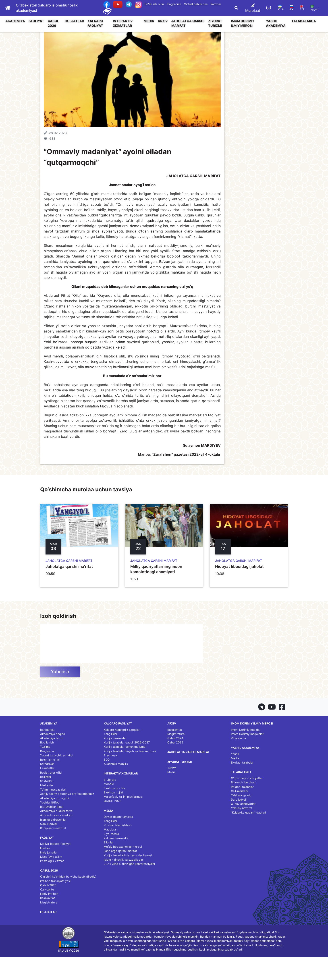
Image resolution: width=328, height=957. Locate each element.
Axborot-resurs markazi (56, 815)
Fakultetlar (47, 768)
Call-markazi (239, 791)
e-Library (110, 779)
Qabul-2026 (48, 885)
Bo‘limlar (45, 776)
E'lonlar (109, 842)
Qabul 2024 (175, 738)
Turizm (171, 768)
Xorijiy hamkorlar (115, 738)
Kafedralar (47, 764)
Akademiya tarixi (51, 738)
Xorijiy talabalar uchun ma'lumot (125, 746)
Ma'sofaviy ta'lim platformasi (123, 796)
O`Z (281, 9)
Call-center (47, 889)
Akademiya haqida (52, 734)
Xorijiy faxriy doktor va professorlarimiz (67, 793)
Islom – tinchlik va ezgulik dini (123, 859)
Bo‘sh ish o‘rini (50, 759)
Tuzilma (45, 746)
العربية (314, 9)
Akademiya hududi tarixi (56, 811)
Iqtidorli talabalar (242, 787)
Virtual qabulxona (196, 4)
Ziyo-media (111, 834)
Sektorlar (46, 781)
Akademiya (15, 21)
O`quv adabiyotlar (243, 803)
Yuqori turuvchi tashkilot (56, 755)
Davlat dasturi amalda (118, 816)
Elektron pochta (114, 788)
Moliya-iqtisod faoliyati (55, 843)
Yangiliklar (110, 734)
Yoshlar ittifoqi (50, 802)
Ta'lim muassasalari (53, 789)
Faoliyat (36, 21)
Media (149, 21)
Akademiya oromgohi (54, 798)
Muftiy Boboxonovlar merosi (123, 846)
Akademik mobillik (116, 764)
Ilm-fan (45, 848)
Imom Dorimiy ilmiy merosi (242, 23)
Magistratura (48, 902)
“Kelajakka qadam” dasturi (248, 812)
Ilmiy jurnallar (49, 852)
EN (302, 9)
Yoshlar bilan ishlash (118, 825)
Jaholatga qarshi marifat (187, 23)
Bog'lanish (174, 4)
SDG (107, 759)
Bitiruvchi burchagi (243, 782)
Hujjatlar (74, 21)
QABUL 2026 (53, 23)
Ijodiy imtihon (49, 893)
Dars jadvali (239, 799)
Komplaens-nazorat (53, 828)
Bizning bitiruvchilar (53, 819)
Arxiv (163, 21)
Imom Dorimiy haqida (245, 729)
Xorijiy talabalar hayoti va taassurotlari (130, 751)
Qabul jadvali (48, 824)
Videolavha (238, 738)
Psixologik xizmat (52, 861)
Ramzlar (215, 4)
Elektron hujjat (113, 792)
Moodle (109, 784)
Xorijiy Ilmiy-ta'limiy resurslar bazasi (128, 855)
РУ (291, 9)
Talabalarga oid (241, 795)
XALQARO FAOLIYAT (95, 23)
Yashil (235, 754)
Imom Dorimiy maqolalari (247, 734)
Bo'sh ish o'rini (154, 4)
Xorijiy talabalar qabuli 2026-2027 (127, 742)
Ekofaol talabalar (242, 762)
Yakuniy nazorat (241, 808)
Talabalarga (303, 21)
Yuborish (60, 671)
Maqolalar (110, 829)
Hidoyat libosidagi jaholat (239, 566)
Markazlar (46, 785)
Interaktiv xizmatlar (123, 23)
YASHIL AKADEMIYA (276, 23)
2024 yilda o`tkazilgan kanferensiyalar (129, 864)
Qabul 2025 (175, 742)
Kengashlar (47, 751)
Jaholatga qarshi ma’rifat (69, 566)
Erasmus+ (110, 755)
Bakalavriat (47, 898)
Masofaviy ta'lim (51, 856)
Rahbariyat (47, 729)
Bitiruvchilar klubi (51, 806)
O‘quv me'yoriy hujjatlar (247, 778)
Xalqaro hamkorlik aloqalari (122, 729)
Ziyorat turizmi (215, 23)
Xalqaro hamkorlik (116, 838)
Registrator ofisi (51, 772)
